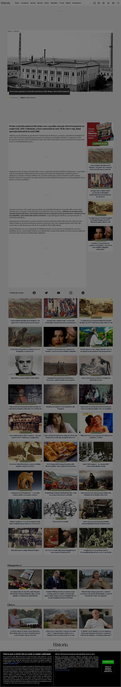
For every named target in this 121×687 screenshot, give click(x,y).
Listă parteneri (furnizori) (62, 670)
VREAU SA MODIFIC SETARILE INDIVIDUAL (108, 669)
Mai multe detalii (13, 663)
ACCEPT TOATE (108, 662)
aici (23, 676)
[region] (60, 669)
